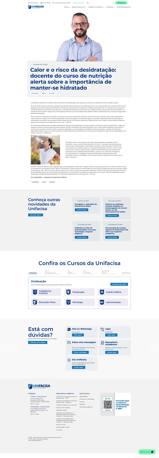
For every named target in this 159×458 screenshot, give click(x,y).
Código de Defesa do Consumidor (66, 405)
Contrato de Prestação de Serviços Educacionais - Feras (66, 397)
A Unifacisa (109, 7)
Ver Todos (59, 430)
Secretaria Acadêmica (86, 407)
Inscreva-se (121, 3)
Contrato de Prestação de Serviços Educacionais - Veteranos (66, 401)
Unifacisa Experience (124, 7)
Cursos (66, 7)
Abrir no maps (34, 404)
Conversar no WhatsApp (87, 399)
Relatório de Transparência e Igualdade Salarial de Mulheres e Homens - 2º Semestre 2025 (66, 414)
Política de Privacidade (63, 407)
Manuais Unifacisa (61, 410)
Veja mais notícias (35, 215)
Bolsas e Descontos (78, 7)
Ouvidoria (82, 404)
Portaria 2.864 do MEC (62, 427)
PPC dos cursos (61, 424)
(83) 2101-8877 (84, 396)
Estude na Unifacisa (95, 7)
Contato (82, 402)
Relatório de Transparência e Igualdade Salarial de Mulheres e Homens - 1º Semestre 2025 (66, 420)
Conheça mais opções (37, 342)
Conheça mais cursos (119, 284)
